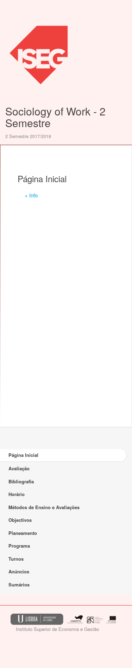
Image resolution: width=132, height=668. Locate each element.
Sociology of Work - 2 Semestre (55, 116)
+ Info (31, 195)
